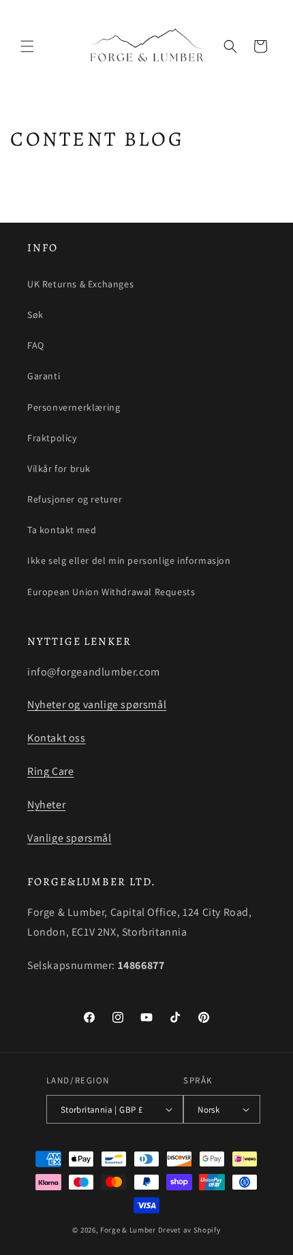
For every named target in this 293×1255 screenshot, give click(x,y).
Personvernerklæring (73, 407)
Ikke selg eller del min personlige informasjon (129, 560)
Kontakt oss (56, 738)
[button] (27, 46)
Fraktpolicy (52, 438)
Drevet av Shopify (189, 1230)
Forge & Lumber (128, 1230)
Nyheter (46, 804)
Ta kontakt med (61, 530)
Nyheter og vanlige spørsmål (96, 704)
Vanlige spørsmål (69, 838)
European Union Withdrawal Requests (111, 592)
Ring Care (50, 771)
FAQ (35, 345)
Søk (35, 314)
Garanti (43, 376)
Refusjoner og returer (75, 499)
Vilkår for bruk (59, 468)
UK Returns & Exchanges (80, 284)
